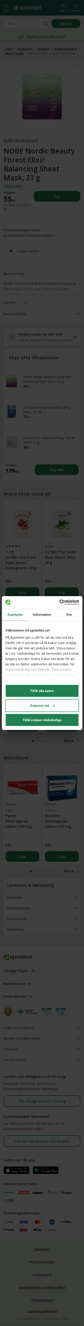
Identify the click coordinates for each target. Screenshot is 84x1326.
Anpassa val (39, 705)
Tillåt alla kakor (42, 691)
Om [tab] (69, 614)
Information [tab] (42, 614)
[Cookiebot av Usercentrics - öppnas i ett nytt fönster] (60, 602)
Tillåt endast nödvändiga (42, 720)
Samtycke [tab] (15, 614)
